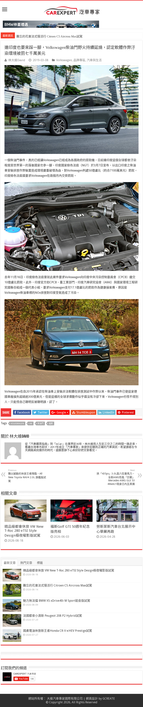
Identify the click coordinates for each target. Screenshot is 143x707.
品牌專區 (79, 60)
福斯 (51, 423)
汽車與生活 (94, 60)
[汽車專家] (71, 9)
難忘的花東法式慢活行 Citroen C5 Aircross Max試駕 (57, 585)
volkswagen (17, 423)
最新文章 (10, 563)
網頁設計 (92, 698)
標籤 (40, 563)
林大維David (16, 60)
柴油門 (40, 423)
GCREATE (109, 698)
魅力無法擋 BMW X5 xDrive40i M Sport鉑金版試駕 (49, 36)
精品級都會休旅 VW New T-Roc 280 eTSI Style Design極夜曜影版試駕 (23, 531)
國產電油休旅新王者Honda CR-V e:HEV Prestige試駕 (57, 630)
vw (30, 423)
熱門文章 (26, 563)
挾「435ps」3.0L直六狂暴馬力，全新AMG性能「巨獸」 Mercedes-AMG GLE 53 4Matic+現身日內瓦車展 (116, 477)
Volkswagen (64, 60)
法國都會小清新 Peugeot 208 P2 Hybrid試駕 (52, 615)
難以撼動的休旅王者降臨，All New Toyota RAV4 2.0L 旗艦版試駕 (27, 475)
